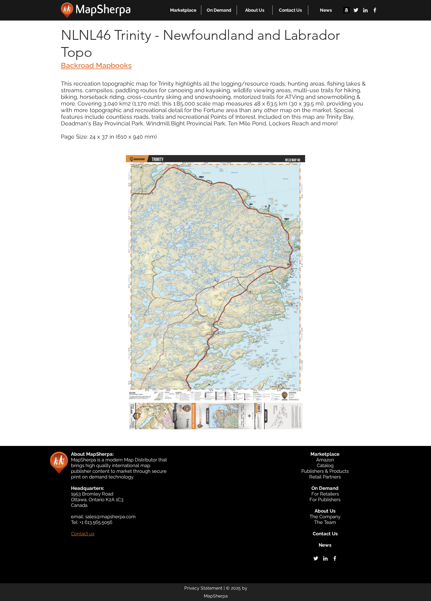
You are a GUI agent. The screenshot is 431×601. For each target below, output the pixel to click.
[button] (183, 10)
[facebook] (375, 10)
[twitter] (356, 10)
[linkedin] (365, 10)
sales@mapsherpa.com (110, 517)
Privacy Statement (203, 588)
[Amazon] (346, 10)
